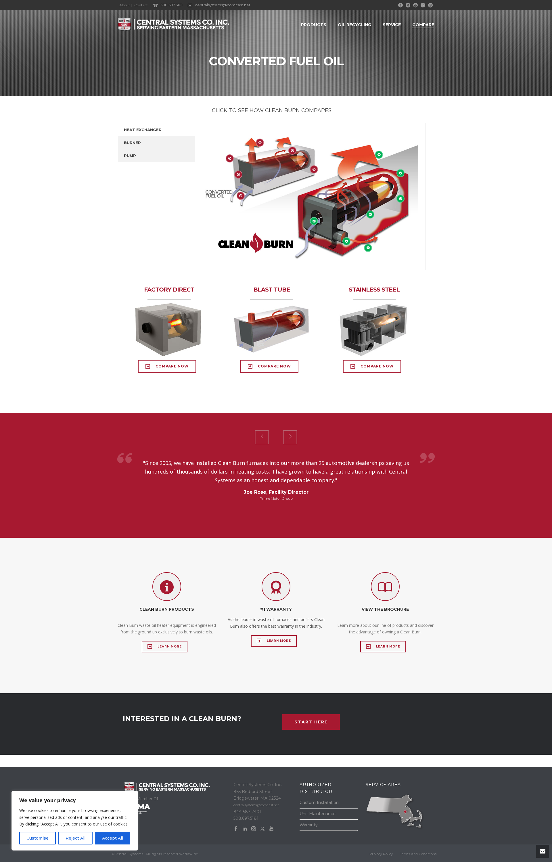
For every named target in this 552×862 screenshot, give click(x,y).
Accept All (112, 838)
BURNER (132, 142)
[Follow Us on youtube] (271, 829)
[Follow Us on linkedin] (244, 829)
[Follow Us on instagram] (253, 829)
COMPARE (423, 24)
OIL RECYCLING (354, 24)
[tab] (156, 129)
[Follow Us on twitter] (262, 829)
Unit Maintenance (318, 813)
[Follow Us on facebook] (235, 829)
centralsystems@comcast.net (222, 5)
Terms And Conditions (418, 854)
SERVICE (392, 24)
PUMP (130, 155)
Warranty (309, 824)
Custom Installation (319, 802)
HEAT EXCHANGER (143, 129)
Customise (37, 838)
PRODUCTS (313, 24)
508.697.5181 (171, 5)
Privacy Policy (381, 854)
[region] (75, 820)
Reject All (75, 838)
